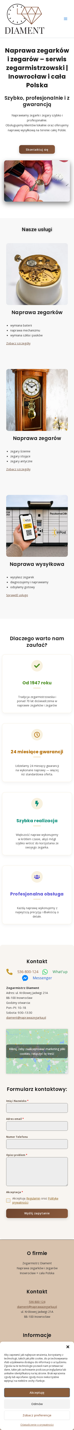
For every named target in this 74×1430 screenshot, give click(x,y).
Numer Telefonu (17, 1137)
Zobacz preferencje (37, 1415)
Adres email (15, 1119)
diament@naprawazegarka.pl (37, 1307)
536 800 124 (37, 1302)
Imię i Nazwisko (17, 1101)
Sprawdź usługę (17, 595)
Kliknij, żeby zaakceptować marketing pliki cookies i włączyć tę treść (37, 1051)
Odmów (37, 1404)
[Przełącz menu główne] (65, 18)
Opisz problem (16, 1155)
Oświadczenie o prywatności (37, 1424)
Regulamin (33, 1198)
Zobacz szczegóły (18, 343)
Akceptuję (37, 1392)
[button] (68, 1347)
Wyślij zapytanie (37, 1213)
